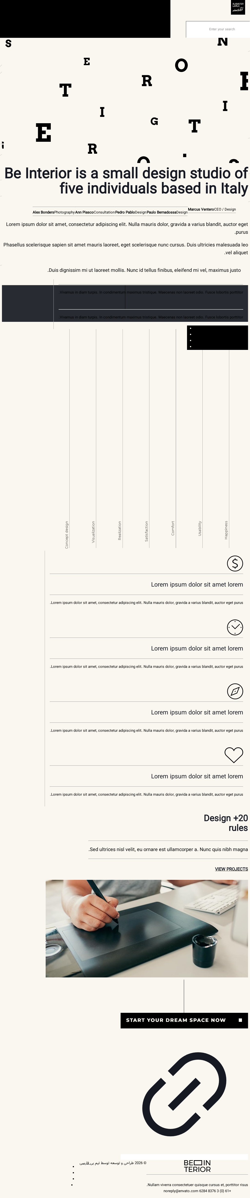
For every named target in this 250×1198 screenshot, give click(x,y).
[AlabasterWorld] (211, 14)
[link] (184, 1070)
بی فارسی (87, 1163)
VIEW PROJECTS (231, 869)
